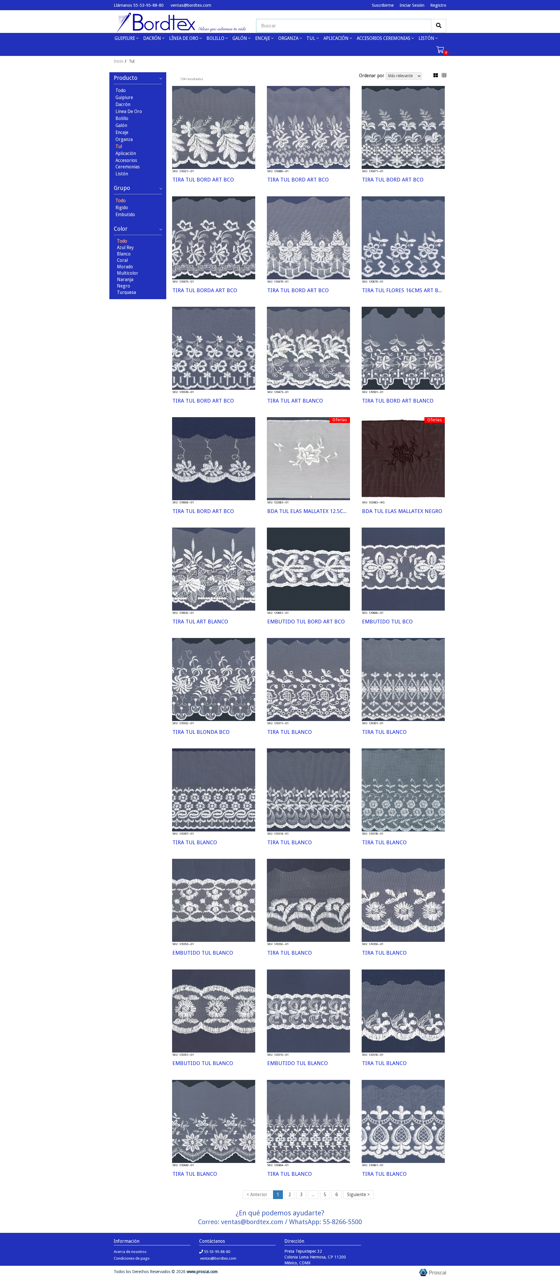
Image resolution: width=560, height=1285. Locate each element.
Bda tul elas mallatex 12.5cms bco (315, 511)
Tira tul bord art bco (203, 180)
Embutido (125, 214)
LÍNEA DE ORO (184, 38)
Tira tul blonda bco (201, 732)
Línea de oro (129, 111)
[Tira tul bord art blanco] (403, 348)
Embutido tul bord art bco (306, 621)
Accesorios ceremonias (128, 164)
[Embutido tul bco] (403, 568)
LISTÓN (427, 38)
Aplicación (126, 153)
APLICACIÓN (336, 38)
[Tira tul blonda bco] (213, 679)
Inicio (118, 61)
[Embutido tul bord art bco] (308, 568)
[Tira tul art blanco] (308, 348)
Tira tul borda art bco (204, 290)
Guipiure (124, 97)
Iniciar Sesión (412, 5)
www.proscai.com (202, 1271)
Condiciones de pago (132, 1258)
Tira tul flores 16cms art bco (403, 290)
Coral (122, 260)
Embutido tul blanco (202, 953)
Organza (124, 139)
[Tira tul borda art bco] (213, 237)
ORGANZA (289, 38)
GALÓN (240, 38)
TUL (311, 38)
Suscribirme (383, 5)
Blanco (124, 254)
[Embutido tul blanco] (213, 900)
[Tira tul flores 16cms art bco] (403, 237)
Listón (122, 174)
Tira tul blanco (289, 732)
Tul (119, 146)
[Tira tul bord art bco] (213, 127)
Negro (123, 286)
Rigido (122, 207)
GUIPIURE (125, 38)
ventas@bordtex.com (190, 5)
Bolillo (122, 118)
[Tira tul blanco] (308, 679)
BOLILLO (215, 38)
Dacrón (123, 104)
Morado (125, 266)
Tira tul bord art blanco (397, 401)
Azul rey (125, 247)
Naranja (125, 279)
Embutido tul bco (387, 621)
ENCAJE (263, 38)
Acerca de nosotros (130, 1251)
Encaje (122, 132)
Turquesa (126, 292)
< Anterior (256, 1194)
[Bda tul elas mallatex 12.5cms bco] (308, 458)
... (313, 1194)
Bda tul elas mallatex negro (402, 511)
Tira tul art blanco (295, 401)
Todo (121, 90)
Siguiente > (358, 1194)
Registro (438, 5)
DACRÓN (152, 38)
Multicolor (127, 273)
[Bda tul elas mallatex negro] (403, 458)
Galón (121, 125)
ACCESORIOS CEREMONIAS (384, 38)
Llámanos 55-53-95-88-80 (139, 5)
